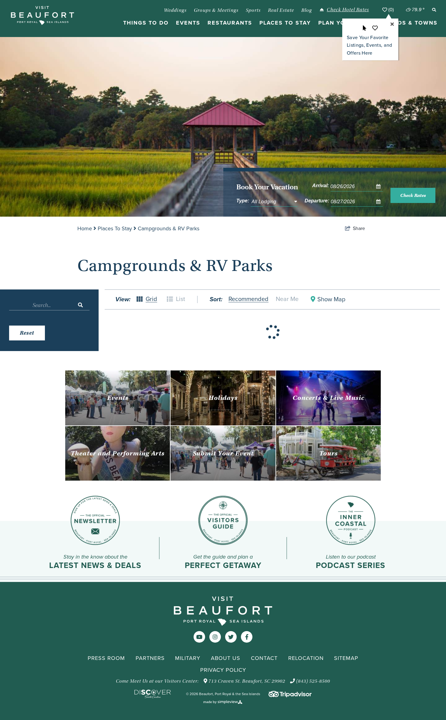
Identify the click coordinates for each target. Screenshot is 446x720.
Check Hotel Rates (348, 9)
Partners (150, 658)
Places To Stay (115, 228)
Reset (27, 333)
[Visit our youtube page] (199, 637)
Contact (264, 658)
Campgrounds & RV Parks (168, 228)
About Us (225, 658)
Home (85, 228)
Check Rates (413, 195)
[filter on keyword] (80, 305)
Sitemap (346, 658)
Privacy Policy (223, 670)
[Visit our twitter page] (231, 637)
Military (187, 658)
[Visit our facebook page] (246, 637)
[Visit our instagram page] (215, 637)
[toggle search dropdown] (434, 10)
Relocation (306, 658)
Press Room (106, 658)
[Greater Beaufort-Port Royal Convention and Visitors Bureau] (42, 15)
